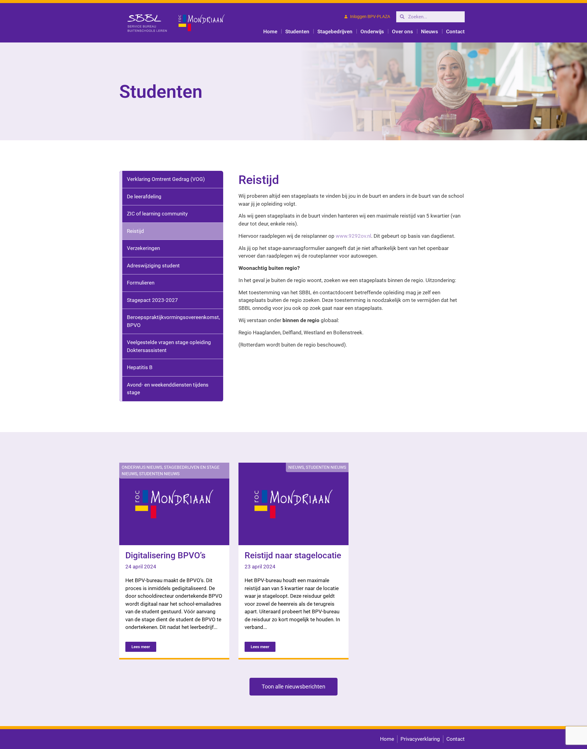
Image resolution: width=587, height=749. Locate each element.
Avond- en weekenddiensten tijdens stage (168, 389)
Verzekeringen (143, 248)
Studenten (297, 31)
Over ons (402, 31)
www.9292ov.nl (353, 236)
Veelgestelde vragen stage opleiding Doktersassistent (169, 346)
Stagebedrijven (335, 31)
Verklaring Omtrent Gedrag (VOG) (166, 179)
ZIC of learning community (157, 214)
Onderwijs (372, 31)
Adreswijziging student (153, 266)
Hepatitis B (140, 367)
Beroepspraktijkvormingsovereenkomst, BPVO (173, 321)
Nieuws (429, 31)
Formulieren (140, 283)
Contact (455, 31)
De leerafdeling (144, 196)
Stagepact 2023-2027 (152, 300)
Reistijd (135, 231)
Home (270, 31)
